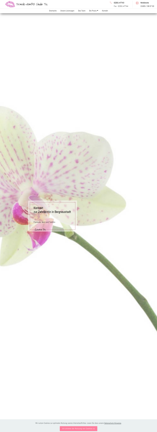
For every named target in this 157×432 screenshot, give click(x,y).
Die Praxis (93, 11)
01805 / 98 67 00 (147, 6)
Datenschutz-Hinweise (112, 423)
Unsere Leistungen (67, 11)
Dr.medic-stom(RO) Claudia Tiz (32, 4)
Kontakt (105, 11)
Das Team (81, 11)
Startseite (53, 11)
